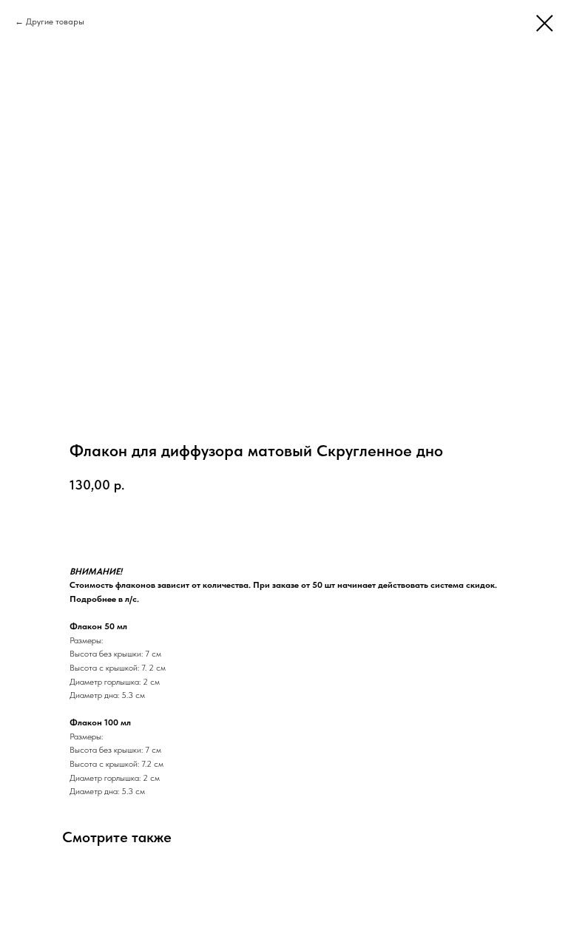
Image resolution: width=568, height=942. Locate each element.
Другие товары (55, 21)
